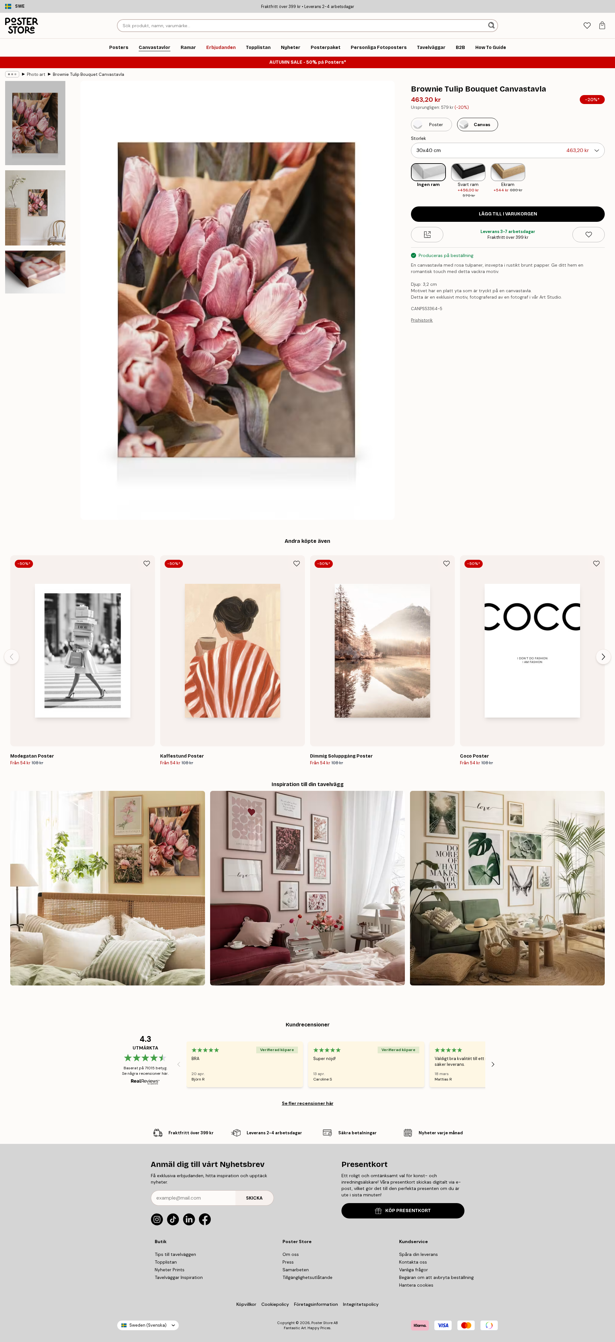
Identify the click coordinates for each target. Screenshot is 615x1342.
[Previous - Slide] (406, 181)
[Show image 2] (35, 207)
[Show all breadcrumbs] (12, 74)
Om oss (291, 1254)
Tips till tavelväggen (175, 1254)
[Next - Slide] (610, 181)
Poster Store (321, 1323)
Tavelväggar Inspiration (179, 1277)
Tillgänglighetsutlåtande (307, 1277)
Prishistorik (422, 320)
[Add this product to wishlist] (588, 234)
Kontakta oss (413, 1262)
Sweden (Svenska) (148, 1325)
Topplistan (166, 1262)
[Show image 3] (35, 272)
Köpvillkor (246, 1304)
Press (288, 1262)
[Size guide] (427, 234)
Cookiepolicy (275, 1304)
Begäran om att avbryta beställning (436, 1277)
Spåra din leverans (418, 1254)
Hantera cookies (416, 1285)
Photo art (36, 74)
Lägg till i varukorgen (508, 214)
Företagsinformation (316, 1304)
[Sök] (492, 25)
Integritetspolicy (361, 1304)
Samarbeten (296, 1270)
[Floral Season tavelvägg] (107, 888)
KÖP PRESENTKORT (408, 1210)
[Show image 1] (35, 123)
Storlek (418, 138)
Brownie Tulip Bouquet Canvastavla (88, 74)
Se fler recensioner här (307, 1103)
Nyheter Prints (169, 1270)
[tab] (586, 25)
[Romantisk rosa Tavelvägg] (307, 888)
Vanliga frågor (413, 1270)
